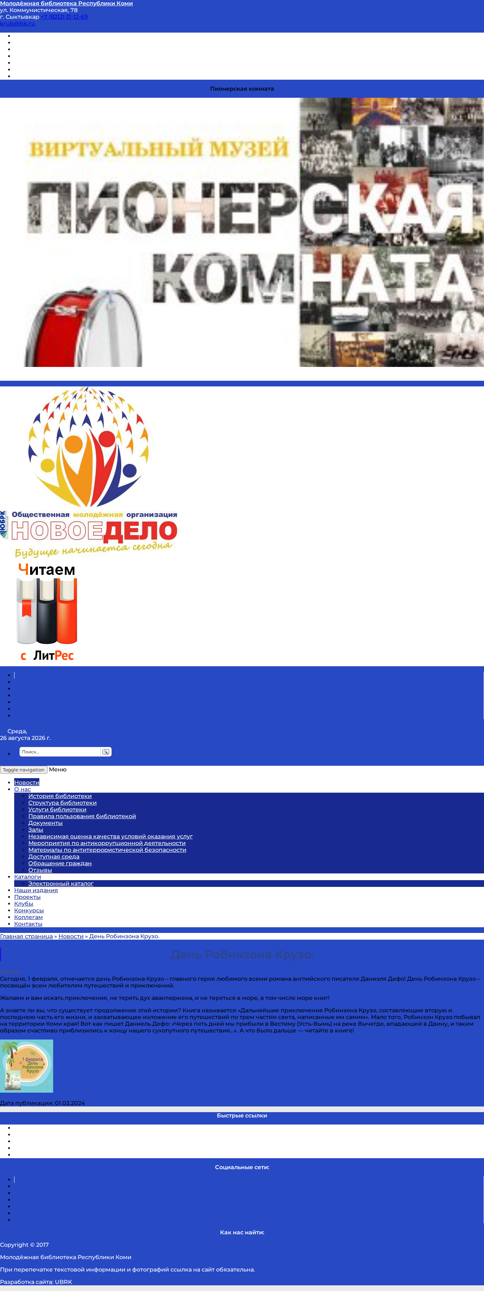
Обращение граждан (60, 863)
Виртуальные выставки (49, 49)
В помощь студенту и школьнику (63, 42)
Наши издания (36, 890)
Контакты (28, 924)
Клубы (23, 903)
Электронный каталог (61, 883)
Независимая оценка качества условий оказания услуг (110, 836)
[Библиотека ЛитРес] (46, 662)
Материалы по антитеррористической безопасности (107, 849)
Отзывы (26, 76)
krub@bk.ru (17, 23)
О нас (22, 789)
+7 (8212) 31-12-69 (64, 16)
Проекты (27, 897)
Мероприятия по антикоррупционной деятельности (107, 843)
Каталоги (27, 876)
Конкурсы (29, 910)
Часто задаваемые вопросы (55, 63)
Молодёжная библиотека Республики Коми (66, 3)
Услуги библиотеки (57, 809)
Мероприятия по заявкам (52, 56)
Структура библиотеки (62, 802)
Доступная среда (53, 856)
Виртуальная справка (46, 36)
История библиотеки (60, 796)
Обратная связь (38, 69)
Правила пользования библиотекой (82, 816)
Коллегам (28, 917)
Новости (26, 782)
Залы (35, 829)
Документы (45, 823)
